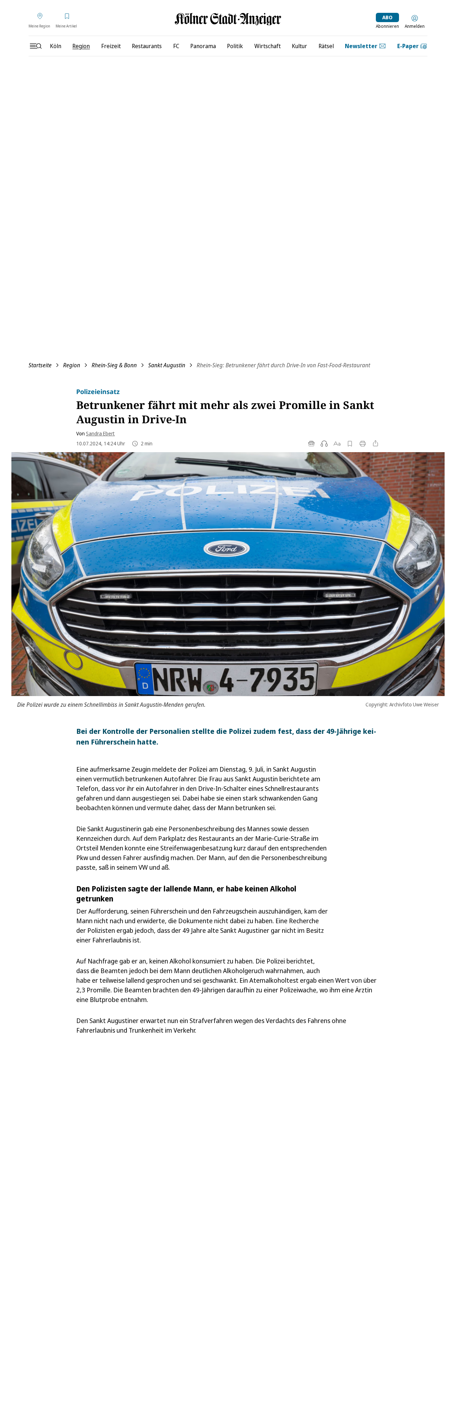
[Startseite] (228, 19)
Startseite (40, 365)
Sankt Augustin (166, 365)
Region (71, 365)
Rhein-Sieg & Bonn (114, 365)
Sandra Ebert (100, 433)
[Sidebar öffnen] (35, 46)
